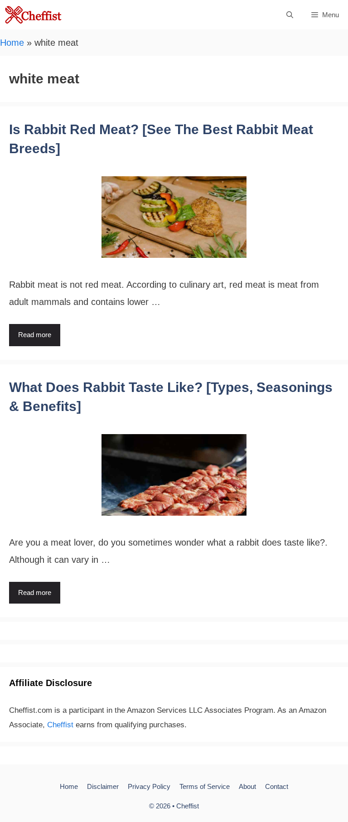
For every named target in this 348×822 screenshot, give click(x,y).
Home (12, 43)
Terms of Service (204, 786)
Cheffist (60, 724)
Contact (276, 786)
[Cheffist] (34, 14)
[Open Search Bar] (289, 14)
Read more (34, 334)
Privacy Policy (149, 786)
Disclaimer (103, 786)
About (247, 786)
